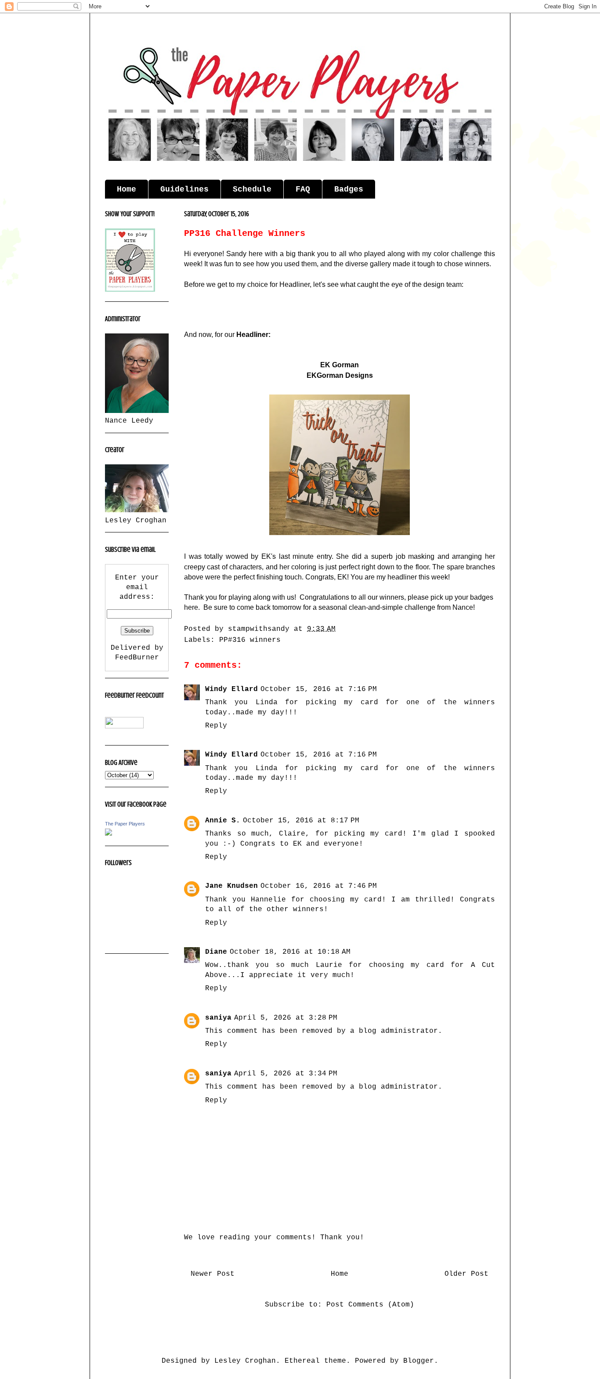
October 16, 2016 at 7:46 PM (318, 886)
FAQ (303, 189)
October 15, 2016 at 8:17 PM (301, 821)
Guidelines (184, 189)
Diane (216, 952)
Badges (348, 189)
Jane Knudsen (231, 886)
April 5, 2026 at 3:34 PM (285, 1074)
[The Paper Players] (108, 834)
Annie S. (222, 821)
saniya (218, 1018)
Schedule (252, 189)
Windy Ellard (231, 689)
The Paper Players (125, 823)
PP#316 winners (250, 640)
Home (126, 189)
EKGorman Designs (340, 375)
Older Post (466, 1274)
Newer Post (213, 1274)
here (191, 607)
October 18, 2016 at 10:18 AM (290, 952)
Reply (216, 726)
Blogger (418, 1361)
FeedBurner (137, 658)
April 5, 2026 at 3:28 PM (285, 1018)
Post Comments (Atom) (370, 1305)
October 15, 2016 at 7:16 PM (318, 689)
